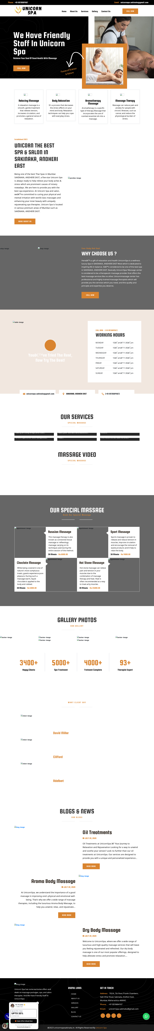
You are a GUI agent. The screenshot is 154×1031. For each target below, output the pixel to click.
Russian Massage (59, 532)
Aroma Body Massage (53, 881)
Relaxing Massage (29, 100)
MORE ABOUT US (24, 221)
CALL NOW (90, 295)
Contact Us (105, 11)
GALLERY (74, 1007)
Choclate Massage (29, 563)
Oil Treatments (97, 832)
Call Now (130, 11)
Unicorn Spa (101, 1027)
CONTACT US (76, 1016)
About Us (73, 11)
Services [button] (84, 11)
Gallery (95, 11)
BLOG (73, 1012)
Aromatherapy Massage (93, 102)
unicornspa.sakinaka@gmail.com (134, 2)
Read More (91, 866)
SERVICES (74, 1003)
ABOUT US (75, 998)
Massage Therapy (125, 100)
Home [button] (64, 11)
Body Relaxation (61, 100)
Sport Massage (120, 532)
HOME (73, 994)
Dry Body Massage (101, 930)
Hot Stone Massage (91, 563)
